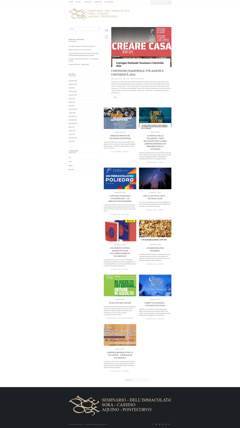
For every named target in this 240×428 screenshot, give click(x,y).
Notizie (70, 165)
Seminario (71, 169)
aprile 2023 (72, 88)
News (70, 161)
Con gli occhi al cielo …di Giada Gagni (79, 64)
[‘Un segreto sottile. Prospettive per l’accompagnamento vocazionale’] (120, 231)
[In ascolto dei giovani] (120, 286)
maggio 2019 (72, 130)
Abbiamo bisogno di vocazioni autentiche (80, 49)
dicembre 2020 (73, 109)
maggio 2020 (72, 112)
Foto (70, 157)
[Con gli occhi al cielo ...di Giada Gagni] (155, 179)
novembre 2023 (73, 80)
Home (71, 2)
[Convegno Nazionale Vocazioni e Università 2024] (141, 47)
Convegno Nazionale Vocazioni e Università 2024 (82, 46)
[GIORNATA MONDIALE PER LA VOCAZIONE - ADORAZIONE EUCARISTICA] (120, 336)
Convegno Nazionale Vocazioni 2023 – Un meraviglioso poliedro (84, 60)
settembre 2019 (73, 123)
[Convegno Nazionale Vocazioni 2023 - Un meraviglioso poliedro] (120, 179)
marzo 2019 (72, 134)
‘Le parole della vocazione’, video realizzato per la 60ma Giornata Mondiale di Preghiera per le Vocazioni (84, 54)
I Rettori (87, 2)
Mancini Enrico (117, 78)
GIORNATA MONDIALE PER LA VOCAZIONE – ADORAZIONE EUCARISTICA (120, 355)
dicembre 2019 (73, 116)
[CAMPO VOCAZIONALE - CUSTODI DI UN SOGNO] (155, 286)
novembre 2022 (73, 95)
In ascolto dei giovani (120, 303)
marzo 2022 (72, 98)
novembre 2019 (73, 120)
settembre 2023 (73, 84)
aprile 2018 (72, 141)
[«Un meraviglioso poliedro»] (155, 231)
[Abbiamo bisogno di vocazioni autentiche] (120, 119)
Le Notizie (109, 2)
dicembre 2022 (73, 91)
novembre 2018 (73, 137)
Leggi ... (116, 97)
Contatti (98, 2)
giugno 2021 (72, 102)
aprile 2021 (72, 105)
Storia (78, 2)
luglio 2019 (72, 127)
